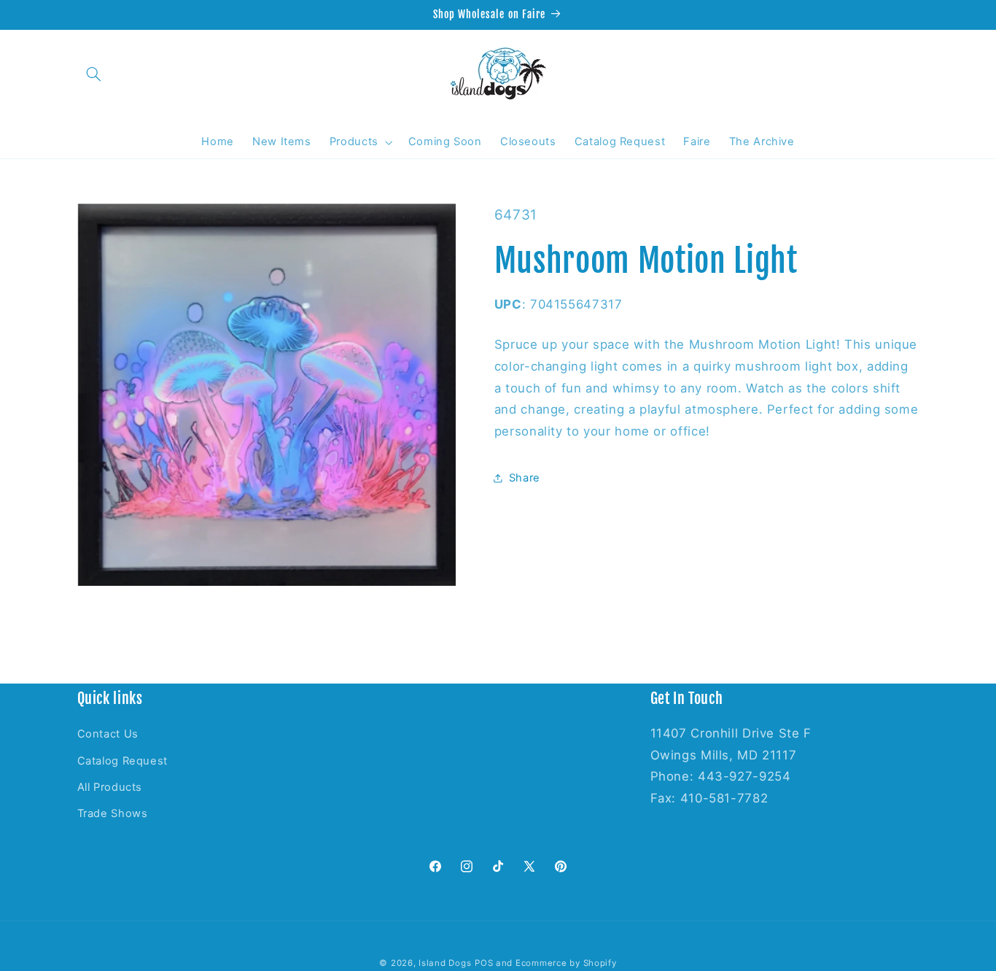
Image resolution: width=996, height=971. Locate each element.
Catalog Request (122, 760)
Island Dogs (445, 963)
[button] (94, 73)
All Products (110, 787)
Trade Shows (112, 814)
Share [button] (524, 477)
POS (484, 963)
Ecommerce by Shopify (566, 963)
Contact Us (108, 733)
